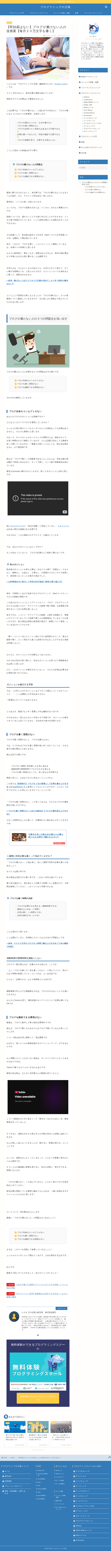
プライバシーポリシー (13, 1486)
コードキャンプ (82, 1481)
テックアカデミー (83, 1491)
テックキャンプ (89, 121)
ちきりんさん (63, 526)
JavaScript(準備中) (42, 1474)
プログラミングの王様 (55, 7)
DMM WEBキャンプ (91, 102)
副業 (76, 13)
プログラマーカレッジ (92, 128)
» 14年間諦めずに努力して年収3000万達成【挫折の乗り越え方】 (35, 582)
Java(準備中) (42, 1479)
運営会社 (8, 1476)
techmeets (88, 115)
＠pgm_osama (61, 84)
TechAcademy (89, 113)
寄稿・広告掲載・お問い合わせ (15, 1492)
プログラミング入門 (16, 13)
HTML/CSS (41, 1470)
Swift (39, 1492)
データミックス (89, 126)
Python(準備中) (42, 1488)
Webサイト (59, 1470)
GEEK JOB (88, 105)
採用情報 (8, 1481)
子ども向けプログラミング (91, 147)
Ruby (39, 1482)
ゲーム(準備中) (60, 1483)
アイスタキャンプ (90, 118)
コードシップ (81, 1486)
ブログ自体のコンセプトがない (95, 187)
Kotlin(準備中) (42, 1495)
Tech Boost (88, 110)
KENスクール (89, 107)
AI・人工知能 (60, 1480)
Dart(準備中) (41, 1499)
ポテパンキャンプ (90, 131)
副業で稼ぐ (59, 1500)
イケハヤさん (47, 459)
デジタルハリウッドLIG (92, 123)
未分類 (9, 22)
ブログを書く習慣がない (92, 189)
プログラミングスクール (39, 13)
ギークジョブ (81, 1476)
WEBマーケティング (89, 77)
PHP (39, 1485)
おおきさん (17, 526)
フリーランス (60, 1504)
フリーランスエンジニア (93, 13)
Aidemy (86, 97)
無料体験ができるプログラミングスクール (38, 1398)
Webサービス (60, 1473)
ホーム (7, 1471)
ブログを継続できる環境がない (95, 192)
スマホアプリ (60, 1477)
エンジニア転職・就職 (61, 13)
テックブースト (82, 1501)
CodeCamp (88, 99)
